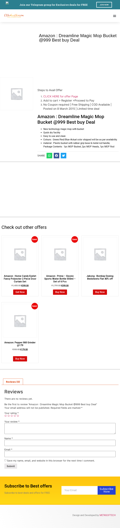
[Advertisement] (78, 64)
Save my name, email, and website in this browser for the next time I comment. (51, 460)
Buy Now (60, 292)
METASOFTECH (108, 515)
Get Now (20, 292)
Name (8, 438)
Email (8, 449)
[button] (104, 5)
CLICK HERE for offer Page (60, 96)
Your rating (11, 413)
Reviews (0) (13, 381)
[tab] (13, 382)
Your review (11, 421)
